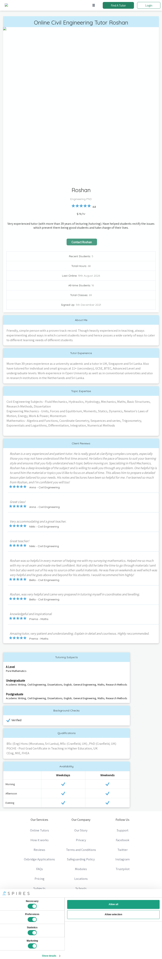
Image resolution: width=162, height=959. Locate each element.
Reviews (39, 850)
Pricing (39, 879)
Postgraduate (14, 694)
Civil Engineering (36, 684)
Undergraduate (15, 680)
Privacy (81, 840)
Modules (81, 869)
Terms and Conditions (81, 850)
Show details (49, 955)
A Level (10, 667)
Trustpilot (123, 869)
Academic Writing (16, 684)
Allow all (113, 904)
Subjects (39, 888)
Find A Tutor (118, 5)
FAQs (39, 869)
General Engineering (84, 684)
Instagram (122, 859)
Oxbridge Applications (39, 859)
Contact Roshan (82, 242)
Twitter (122, 850)
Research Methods (116, 684)
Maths (101, 684)
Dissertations (54, 684)
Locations (81, 879)
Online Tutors (39, 830)
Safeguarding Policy (81, 859)
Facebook (122, 840)
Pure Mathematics (16, 671)
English (68, 684)
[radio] (73, 206)
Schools (81, 888)
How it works (39, 840)
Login (148, 5)
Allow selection (113, 914)
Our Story (81, 830)
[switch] (32, 919)
